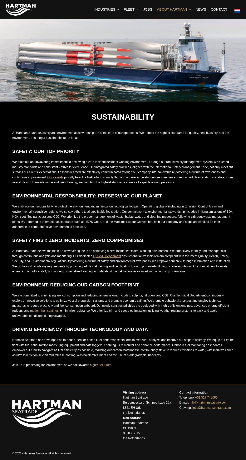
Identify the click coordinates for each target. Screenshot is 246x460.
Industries (104, 9)
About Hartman (172, 9)
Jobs (147, 9)
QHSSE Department (107, 256)
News (201, 9)
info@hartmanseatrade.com (208, 402)
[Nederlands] (236, 10)
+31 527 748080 (206, 397)
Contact (219, 9)
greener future (101, 365)
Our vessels (55, 177)
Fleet (129, 9)
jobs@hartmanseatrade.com (211, 407)
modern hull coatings (44, 310)
